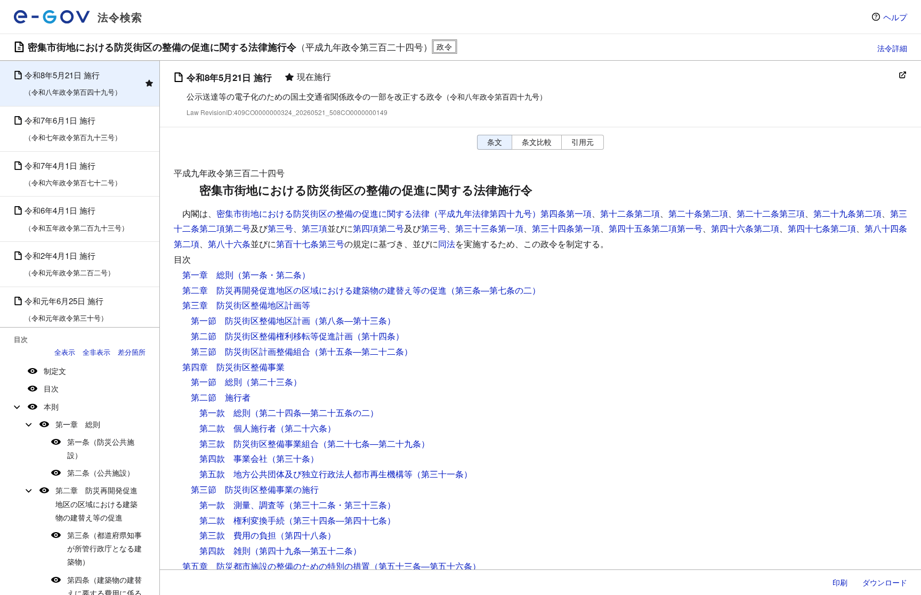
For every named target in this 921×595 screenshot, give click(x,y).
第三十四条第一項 (566, 228)
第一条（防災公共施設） (100, 448)
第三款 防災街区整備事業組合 (259, 443)
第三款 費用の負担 (237, 535)
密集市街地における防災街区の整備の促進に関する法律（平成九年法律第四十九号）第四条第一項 (404, 213)
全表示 (64, 352)
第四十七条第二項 (822, 228)
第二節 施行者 (221, 397)
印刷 (840, 582)
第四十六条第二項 (745, 228)
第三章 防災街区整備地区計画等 (246, 305)
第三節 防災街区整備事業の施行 (255, 489)
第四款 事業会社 (233, 458)
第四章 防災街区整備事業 (233, 367)
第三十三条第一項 (489, 228)
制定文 (55, 370)
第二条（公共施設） (100, 472)
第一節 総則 (216, 382)
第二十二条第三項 (771, 213)
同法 (446, 244)
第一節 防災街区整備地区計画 (250, 320)
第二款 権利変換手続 (242, 520)
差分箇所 (132, 352)
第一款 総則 (225, 412)
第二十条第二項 (698, 213)
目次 (51, 388)
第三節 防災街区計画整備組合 (250, 351)
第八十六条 (229, 244)
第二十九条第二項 (847, 213)
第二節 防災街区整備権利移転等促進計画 (272, 336)
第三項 (314, 228)
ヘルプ (895, 16)
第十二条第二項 (630, 213)
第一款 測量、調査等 (242, 505)
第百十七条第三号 (310, 244)
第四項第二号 (378, 228)
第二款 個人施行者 (237, 428)
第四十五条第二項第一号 (655, 228)
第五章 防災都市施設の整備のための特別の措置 (276, 566)
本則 (51, 406)
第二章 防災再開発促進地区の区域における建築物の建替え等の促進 (96, 503)
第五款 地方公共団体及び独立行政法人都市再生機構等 (306, 474)
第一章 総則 (77, 424)
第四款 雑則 (225, 550)
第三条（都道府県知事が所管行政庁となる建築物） (104, 548)
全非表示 (96, 352)
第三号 (280, 228)
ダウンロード (884, 582)
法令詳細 (892, 48)
